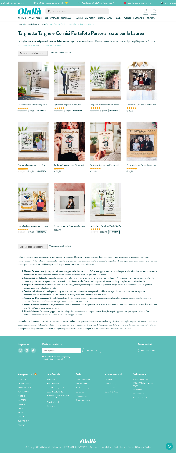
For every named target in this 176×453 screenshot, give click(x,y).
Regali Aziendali (53, 402)
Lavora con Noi (110, 388)
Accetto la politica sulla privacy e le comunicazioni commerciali (57, 358)
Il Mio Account (81, 396)
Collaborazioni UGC (141, 379)
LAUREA (101, 18)
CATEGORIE (138, 18)
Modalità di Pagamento (56, 388)
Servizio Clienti (81, 383)
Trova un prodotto (83, 400)
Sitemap (93, 447)
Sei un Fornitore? (140, 398)
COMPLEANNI (35, 18)
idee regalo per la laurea (28, 44)
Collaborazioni (140, 374)
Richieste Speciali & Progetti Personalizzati (58, 396)
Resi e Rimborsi (53, 383)
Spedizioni (51, 379)
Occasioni (28, 24)
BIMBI (118, 18)
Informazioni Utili (113, 374)
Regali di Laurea (39, 24)
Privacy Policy (105, 447)
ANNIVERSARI (52, 18)
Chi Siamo (108, 379)
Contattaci (80, 392)
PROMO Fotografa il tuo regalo (143, 384)
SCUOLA (22, 18)
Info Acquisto (53, 374)
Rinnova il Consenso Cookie (139, 447)
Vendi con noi (138, 393)
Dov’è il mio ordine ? (83, 379)
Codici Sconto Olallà (55, 392)
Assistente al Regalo (83, 388)
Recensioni (51, 406)
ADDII (110, 18)
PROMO (151, 18)
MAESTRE (90, 18)
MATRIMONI (67, 18)
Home (20, 24)
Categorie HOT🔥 (27, 374)
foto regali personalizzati (51, 44)
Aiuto (78, 374)
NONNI (79, 18)
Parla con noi (148, 350)
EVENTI (127, 18)
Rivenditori (137, 389)
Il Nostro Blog (109, 383)
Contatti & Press (111, 392)
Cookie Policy (119, 447)
